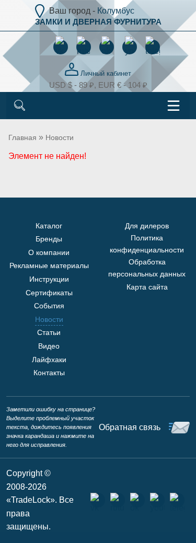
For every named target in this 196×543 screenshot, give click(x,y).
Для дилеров (147, 226)
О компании (49, 252)
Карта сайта (147, 287)
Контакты (49, 372)
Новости (59, 137)
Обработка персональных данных (147, 268)
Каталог (49, 226)
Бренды (49, 239)
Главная (22, 137)
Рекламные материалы (49, 265)
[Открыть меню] (173, 105)
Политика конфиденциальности (147, 243)
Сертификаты (49, 292)
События (49, 306)
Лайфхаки (49, 359)
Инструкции (49, 279)
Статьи (49, 332)
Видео (49, 346)
